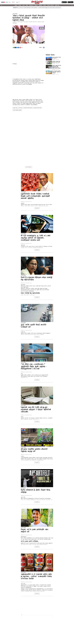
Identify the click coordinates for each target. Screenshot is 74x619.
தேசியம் (20, 5)
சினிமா (27, 5)
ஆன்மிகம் (40, 5)
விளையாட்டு (31, 5)
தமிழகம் (16, 5)
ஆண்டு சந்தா (57, 5)
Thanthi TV (18, 2)
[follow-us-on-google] (44, 47)
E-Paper (9, 2)
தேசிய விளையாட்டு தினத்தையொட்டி (28, 498)
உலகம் (23, 5)
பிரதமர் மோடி (15, 107)
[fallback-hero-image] (49, 58)
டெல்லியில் (23, 246)
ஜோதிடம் (36, 5)
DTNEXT (13, 2)
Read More (37, 208)
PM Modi (20, 107)
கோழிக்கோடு (29, 537)
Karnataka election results (37, 107)
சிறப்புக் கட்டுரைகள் (50, 5)
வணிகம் (44, 5)
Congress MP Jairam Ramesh (28, 107)
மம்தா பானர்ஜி (35, 285)
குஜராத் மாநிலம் (24, 333)
